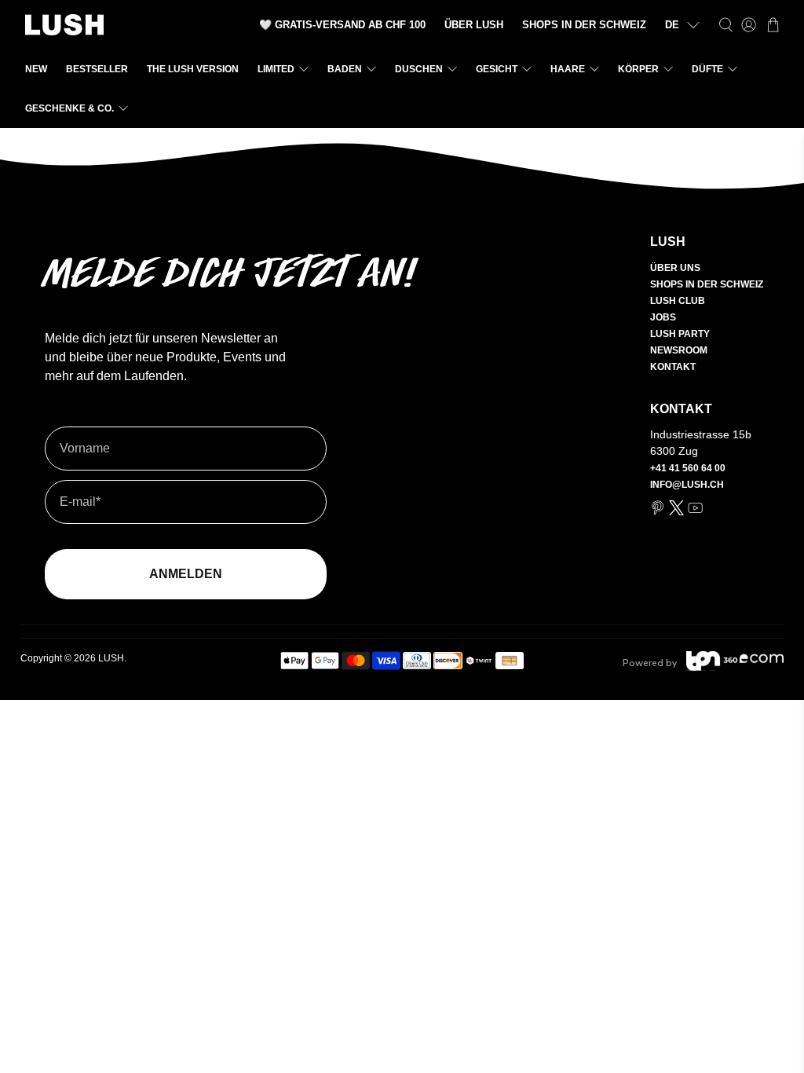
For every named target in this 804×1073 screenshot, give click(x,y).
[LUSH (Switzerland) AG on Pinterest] (657, 512)
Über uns (675, 267)
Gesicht (496, 69)
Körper (638, 69)
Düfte (707, 69)
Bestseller (97, 69)
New (36, 69)
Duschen (419, 69)
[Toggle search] (725, 24)
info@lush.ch (687, 484)
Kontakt (673, 366)
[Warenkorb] (773, 24)
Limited (276, 69)
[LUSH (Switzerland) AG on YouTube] (695, 512)
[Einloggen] (748, 24)
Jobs (663, 317)
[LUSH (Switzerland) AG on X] (676, 512)
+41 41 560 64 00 (687, 468)
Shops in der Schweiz (706, 284)
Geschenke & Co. (69, 108)
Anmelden (185, 573)
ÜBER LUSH (473, 25)
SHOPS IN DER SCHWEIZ (584, 25)
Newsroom (678, 350)
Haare (567, 69)
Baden (344, 69)
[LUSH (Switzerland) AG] (64, 24)
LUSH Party (680, 333)
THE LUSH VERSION (193, 69)
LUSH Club (677, 300)
